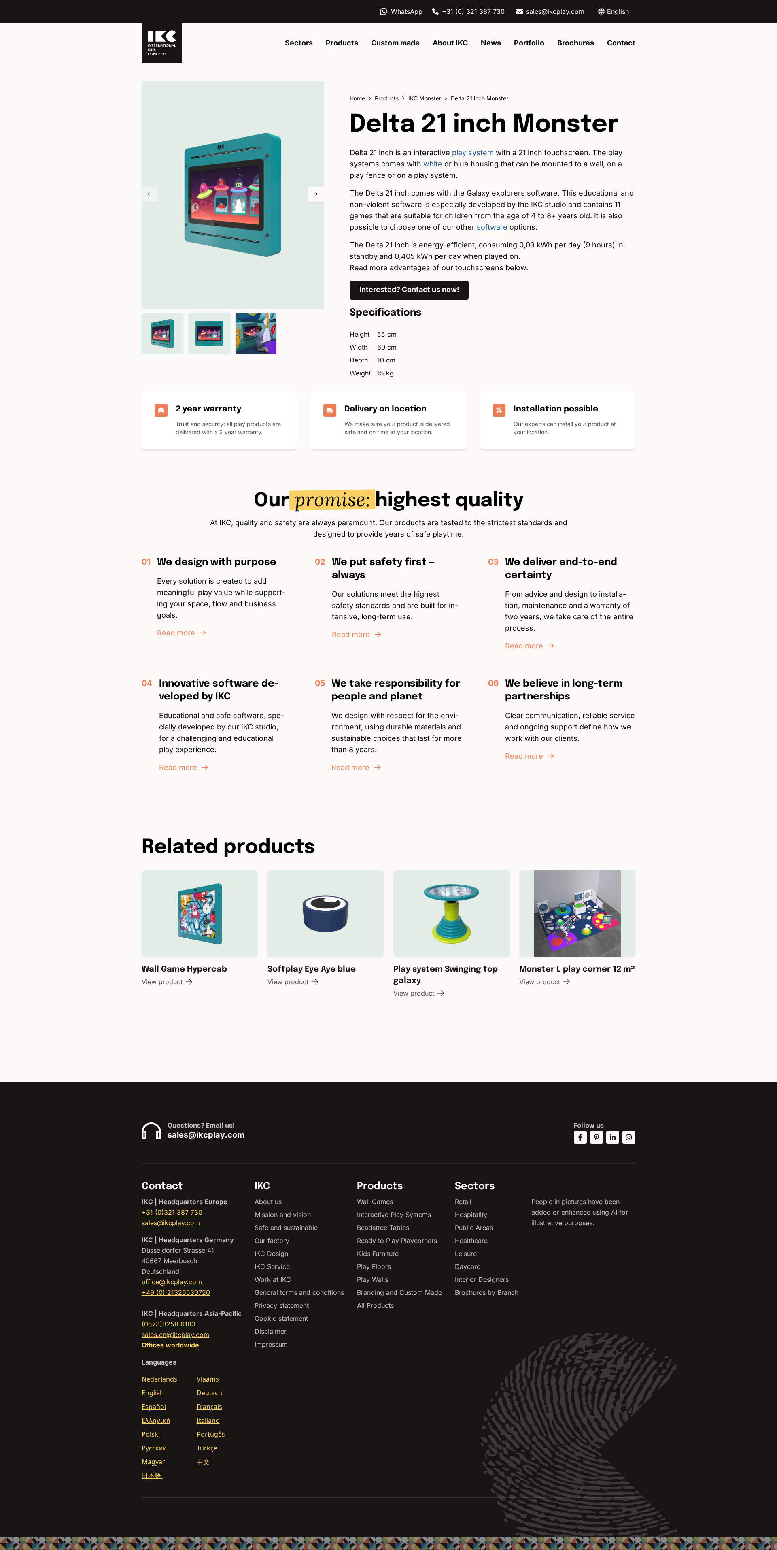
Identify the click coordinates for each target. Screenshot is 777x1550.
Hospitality (471, 1215)
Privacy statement (282, 1305)
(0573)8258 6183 (168, 1324)
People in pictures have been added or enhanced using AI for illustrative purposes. (579, 1212)
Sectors (299, 42)
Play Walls (372, 1279)
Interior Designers (482, 1279)
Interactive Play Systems (394, 1215)
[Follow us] (580, 1137)
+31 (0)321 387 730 (172, 1212)
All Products (375, 1305)
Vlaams (208, 1379)
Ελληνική (156, 1420)
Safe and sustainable (286, 1228)
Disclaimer (271, 1331)
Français (209, 1406)
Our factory (272, 1241)
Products (342, 42)
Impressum (271, 1344)
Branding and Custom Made (399, 1292)
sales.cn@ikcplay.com (175, 1334)
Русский (154, 1447)
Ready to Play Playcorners (397, 1241)
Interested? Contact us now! (409, 289)
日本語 (152, 1475)
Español (154, 1406)
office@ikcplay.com (172, 1282)
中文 (203, 1461)
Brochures (575, 42)
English (153, 1392)
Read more (176, 633)
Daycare (467, 1266)
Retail (463, 1202)
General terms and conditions (299, 1292)
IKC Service (272, 1266)
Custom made (395, 42)
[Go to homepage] (162, 43)
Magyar (153, 1461)
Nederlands (159, 1379)
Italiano (208, 1420)
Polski (151, 1434)
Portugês (211, 1434)
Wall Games (375, 1202)
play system (472, 152)
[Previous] (150, 195)
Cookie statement (281, 1318)
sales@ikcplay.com (555, 11)
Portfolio (529, 42)
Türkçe (207, 1447)
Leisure (466, 1253)
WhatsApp (406, 11)
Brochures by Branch (486, 1292)
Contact (621, 42)
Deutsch (209, 1392)
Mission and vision (283, 1215)
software (492, 227)
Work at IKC (273, 1279)
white (432, 164)
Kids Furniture (378, 1253)
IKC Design (271, 1253)
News (491, 42)
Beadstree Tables (383, 1228)
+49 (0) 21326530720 (176, 1292)
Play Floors (374, 1266)
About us (268, 1202)
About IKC (450, 42)
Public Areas (474, 1228)
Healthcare (471, 1241)
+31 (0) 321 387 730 (473, 11)
